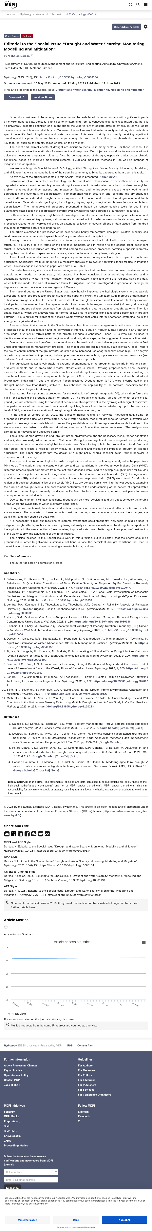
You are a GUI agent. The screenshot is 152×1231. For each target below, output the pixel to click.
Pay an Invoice (13, 1070)
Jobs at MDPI (12, 1085)
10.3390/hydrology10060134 (81, 14)
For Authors (85, 1065)
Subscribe (12, 1188)
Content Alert (85, 1045)
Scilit (139, 727)
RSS (70, 1045)
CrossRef (127, 727)
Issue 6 (56, 14)
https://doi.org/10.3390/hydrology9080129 (79, 693)
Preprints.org (12, 1121)
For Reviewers (86, 1070)
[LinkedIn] (21, 835)
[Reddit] (41, 835)
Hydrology (25, 14)
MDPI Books (11, 1116)
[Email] (7, 835)
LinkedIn (83, 1111)
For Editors (85, 1075)
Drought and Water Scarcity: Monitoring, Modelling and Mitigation (99, 89)
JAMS (7, 1140)
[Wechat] (34, 835)
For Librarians (86, 1080)
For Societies (86, 1089)
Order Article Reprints (126, 27)
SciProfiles (10, 1131)
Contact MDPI (12, 1080)
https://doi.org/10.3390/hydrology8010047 (102, 587)
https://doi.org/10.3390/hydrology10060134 (69, 77)
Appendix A (107, 176)
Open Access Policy (16, 1075)
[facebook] (27, 835)
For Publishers (87, 1085)
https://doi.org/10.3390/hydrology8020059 (64, 600)
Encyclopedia (12, 1136)
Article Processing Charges (20, 1065)
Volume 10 (42, 14)
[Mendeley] (47, 835)
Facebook (84, 1116)
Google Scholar (107, 727)
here (32, 907)
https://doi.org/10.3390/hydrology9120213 (66, 706)
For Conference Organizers (94, 1094)
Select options (14, 1172)
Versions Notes (43, 97)
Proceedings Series (16, 1145)
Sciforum (9, 1111)
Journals (11, 14)
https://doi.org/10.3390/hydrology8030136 (102, 621)
